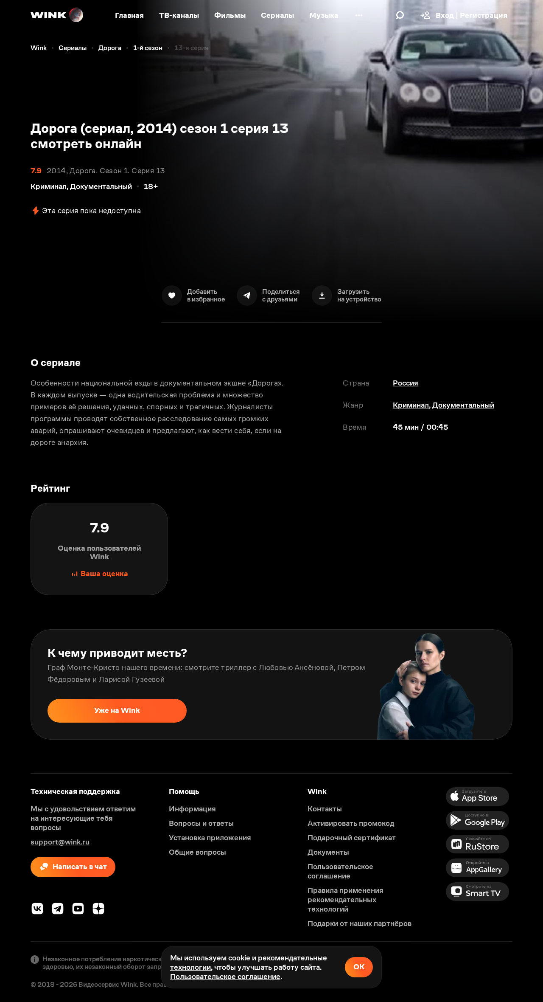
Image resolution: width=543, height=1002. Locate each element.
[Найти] (400, 15)
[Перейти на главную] (57, 15)
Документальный (463, 405)
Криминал (411, 405)
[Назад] (15, 684)
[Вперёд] (527, 684)
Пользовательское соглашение (225, 976)
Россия (405, 383)
